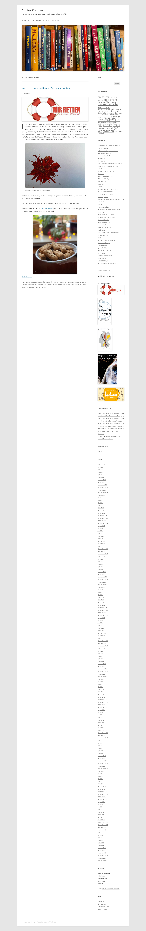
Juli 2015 (100, 804)
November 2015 (103, 794)
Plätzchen (38, 287)
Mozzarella (109, 117)
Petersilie (112, 121)
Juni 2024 (100, 531)
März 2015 (101, 815)
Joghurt (101, 111)
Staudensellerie (107, 126)
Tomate (116, 125)
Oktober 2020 (102, 643)
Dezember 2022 (102, 577)
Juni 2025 (100, 500)
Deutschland (26, 287)
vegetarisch (106, 131)
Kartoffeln (102, 113)
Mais (120, 115)
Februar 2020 (102, 664)
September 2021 (103, 615)
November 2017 (103, 733)
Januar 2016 (101, 789)
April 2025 (101, 505)
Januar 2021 (101, 636)
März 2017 (101, 753)
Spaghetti (117, 124)
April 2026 (101, 475)
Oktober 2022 (102, 582)
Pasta (106, 120)
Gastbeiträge (102, 181)
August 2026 (101, 464)
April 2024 (101, 536)
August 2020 (101, 648)
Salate (99, 238)
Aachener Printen (47, 209)
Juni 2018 (100, 715)
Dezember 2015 (102, 792)
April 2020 (101, 659)
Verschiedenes (102, 258)
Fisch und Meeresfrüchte (105, 176)
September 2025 (103, 493)
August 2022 (101, 587)
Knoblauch (118, 113)
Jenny (99, 423)
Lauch (106, 115)
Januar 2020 (101, 666)
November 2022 (103, 579)
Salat (112, 124)
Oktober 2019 (102, 674)
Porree (117, 121)
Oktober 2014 (102, 827)
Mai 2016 (100, 779)
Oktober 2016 (102, 766)
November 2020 (103, 641)
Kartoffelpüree (110, 113)
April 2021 (101, 628)
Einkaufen (101, 174)
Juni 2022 (100, 592)
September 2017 (103, 738)
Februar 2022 (102, 602)
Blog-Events (54, 282)
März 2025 (101, 508)
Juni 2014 (100, 838)
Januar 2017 (101, 758)
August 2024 (101, 526)
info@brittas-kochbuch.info (110, 889)
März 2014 (101, 845)
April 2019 (101, 689)
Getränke (100, 184)
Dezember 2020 (102, 638)
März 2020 (101, 661)
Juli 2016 (100, 774)
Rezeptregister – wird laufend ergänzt (46, 20)
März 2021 (101, 631)
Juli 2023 (100, 559)
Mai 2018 (100, 717)
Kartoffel (115, 111)
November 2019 (103, 671)
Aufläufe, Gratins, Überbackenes (108, 151)
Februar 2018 (102, 725)
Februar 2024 (102, 541)
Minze (104, 117)
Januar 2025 (101, 513)
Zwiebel (101, 133)
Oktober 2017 (102, 735)
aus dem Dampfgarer (104, 153)
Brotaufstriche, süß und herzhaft (108, 166)
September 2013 (103, 861)
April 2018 (101, 720)
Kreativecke (101, 204)
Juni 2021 (100, 623)
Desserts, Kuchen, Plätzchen (67, 282)
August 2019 (101, 679)
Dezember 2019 (102, 669)
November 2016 (103, 763)
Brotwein (100, 436)
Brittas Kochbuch (33, 10)
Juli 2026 (100, 467)
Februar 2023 (102, 572)
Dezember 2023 (102, 546)
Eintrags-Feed (102, 904)
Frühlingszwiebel (109, 109)
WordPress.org (102, 909)
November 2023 (103, 549)
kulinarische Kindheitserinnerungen (109, 210)
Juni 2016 (100, 776)
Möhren (100, 119)
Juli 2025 (100, 498)
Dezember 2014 (102, 822)
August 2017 (101, 740)
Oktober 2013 (102, 858)
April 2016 (101, 781)
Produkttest (101, 230)
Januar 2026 (101, 482)
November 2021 (103, 610)
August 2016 (101, 771)
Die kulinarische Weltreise (108, 105)
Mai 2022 (100, 595)
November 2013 (103, 855)
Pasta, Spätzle (102, 225)
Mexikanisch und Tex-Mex (106, 215)
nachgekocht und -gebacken (107, 217)
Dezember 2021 (102, 608)
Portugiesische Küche (104, 227)
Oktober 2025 (102, 490)
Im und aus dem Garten (105, 192)
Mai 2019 (100, 687)
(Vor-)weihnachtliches (50, 285)
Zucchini (118, 131)
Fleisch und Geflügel (104, 179)
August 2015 (101, 802)
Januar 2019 (101, 697)
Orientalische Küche (104, 222)
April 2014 (101, 843)
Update (107, 128)
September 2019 (103, 677)
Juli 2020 (100, 651)
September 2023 (103, 554)
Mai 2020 (100, 656)
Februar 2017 (102, 756)
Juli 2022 (100, 590)
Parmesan (101, 121)
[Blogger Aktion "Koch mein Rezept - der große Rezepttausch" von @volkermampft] (107, 384)
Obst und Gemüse (103, 220)
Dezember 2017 (102, 730)
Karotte (107, 111)
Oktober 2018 (102, 705)
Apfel (120, 97)
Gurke (118, 109)
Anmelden (101, 901)
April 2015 (101, 812)
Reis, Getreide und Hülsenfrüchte (107, 122)
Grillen (100, 187)
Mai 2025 (100, 503)
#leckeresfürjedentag (103, 96)
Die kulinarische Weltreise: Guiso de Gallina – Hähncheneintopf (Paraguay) (111, 431)
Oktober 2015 (102, 797)
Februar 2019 (102, 694)
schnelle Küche (102, 245)
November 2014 (103, 825)
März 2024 (101, 539)
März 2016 (101, 784)
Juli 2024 (100, 528)
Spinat (100, 126)
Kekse (32, 287)
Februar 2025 (102, 510)
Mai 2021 (100, 625)
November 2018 (103, 702)
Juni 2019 (100, 684)
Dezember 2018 (102, 700)
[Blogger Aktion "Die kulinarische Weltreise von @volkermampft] (104, 324)
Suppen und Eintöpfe (104, 250)
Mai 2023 (100, 564)
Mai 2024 (100, 533)
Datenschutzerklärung (28, 922)
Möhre (116, 116)
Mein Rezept (101, 212)
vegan (43, 287)
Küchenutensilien (103, 207)
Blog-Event (110, 100)
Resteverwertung (104, 124)
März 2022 (101, 600)
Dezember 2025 (102, 485)
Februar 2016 (102, 786)
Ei (98, 109)
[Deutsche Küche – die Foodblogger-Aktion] (105, 351)
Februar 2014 (102, 848)
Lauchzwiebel (113, 115)
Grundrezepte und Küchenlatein (108, 189)
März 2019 (101, 692)
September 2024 (103, 523)
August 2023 (101, 556)
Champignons (111, 102)
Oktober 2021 (102, 613)
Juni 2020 (100, 654)
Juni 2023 (100, 562)
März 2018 (101, 723)
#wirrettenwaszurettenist (66, 285)
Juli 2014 (100, 835)
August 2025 (101, 495)
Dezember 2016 (102, 761)
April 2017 (101, 751)
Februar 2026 (102, 480)
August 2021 (101, 618)
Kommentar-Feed (103, 907)
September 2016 (103, 769)
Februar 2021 (102, 633)
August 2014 (101, 832)
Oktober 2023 (102, 551)
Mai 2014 (100, 840)
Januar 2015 (101, 820)
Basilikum (100, 100)
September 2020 (103, 646)
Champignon (102, 102)
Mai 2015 (100, 809)
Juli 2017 (100, 743)
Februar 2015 (102, 817)
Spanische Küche (103, 248)
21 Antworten (26, 93)
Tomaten (101, 128)
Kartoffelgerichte (103, 197)
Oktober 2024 (102, 521)
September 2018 (103, 707)
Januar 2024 (101, 544)
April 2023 (101, 567)
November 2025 (103, 487)
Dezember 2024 (102, 516)
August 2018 (101, 710)
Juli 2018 (100, 712)
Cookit (100, 169)
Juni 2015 (100, 807)
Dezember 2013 (102, 853)
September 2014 (103, 830)
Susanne (100, 429)
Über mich (25, 20)
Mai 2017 (100, 748)
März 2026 (101, 477)
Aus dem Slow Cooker (104, 156)
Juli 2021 (100, 620)
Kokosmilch (101, 115)
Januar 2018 (101, 728)
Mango (99, 117)
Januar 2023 (101, 574)
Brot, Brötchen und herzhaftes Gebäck (110, 164)
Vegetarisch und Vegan (105, 256)
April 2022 (101, 597)
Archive (100, 452)
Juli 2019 (100, 682)
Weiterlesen (27, 277)
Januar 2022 (101, 605)
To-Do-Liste (101, 253)
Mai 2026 (100, 472)
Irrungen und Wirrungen (105, 194)
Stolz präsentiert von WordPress (46, 922)
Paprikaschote (111, 118)
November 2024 (103, 518)
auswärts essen (102, 158)
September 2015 (103, 799)
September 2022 (103, 585)
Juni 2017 (100, 746)
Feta (100, 109)
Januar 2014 (101, 850)
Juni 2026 (100, 470)
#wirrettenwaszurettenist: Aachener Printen (46, 88)
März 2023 (101, 569)
